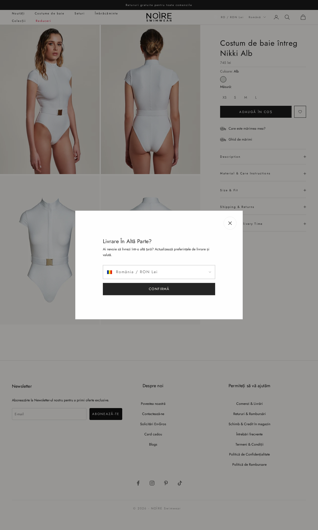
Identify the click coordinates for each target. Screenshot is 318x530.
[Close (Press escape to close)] (230, 223)
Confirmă (159, 289)
